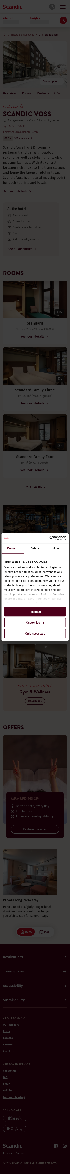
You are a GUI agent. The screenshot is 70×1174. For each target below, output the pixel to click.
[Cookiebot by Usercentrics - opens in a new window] (50, 538)
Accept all (35, 611)
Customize (33, 622)
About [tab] (57, 548)
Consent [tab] (12, 548)
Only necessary (35, 633)
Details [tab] (35, 548)
